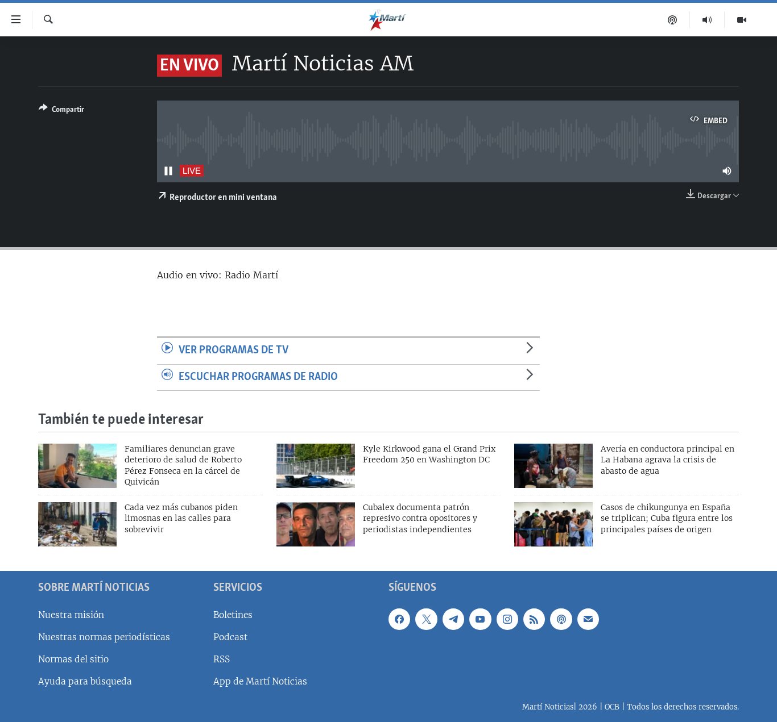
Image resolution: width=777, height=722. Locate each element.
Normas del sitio (73, 659)
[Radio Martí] (707, 19)
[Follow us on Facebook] (399, 619)
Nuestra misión (71, 615)
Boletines (233, 615)
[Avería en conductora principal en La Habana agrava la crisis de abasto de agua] (553, 466)
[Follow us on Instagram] (507, 619)
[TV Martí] (742, 19)
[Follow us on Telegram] (453, 619)
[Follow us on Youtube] (480, 619)
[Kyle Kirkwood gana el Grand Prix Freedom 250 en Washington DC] (315, 466)
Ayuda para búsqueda (85, 681)
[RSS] (534, 619)
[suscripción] (588, 619)
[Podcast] (672, 19)
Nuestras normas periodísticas (104, 637)
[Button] (61, 111)
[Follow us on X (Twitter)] (426, 619)
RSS (221, 659)
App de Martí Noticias (260, 681)
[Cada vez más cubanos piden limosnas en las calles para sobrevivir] (77, 524)
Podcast (230, 637)
